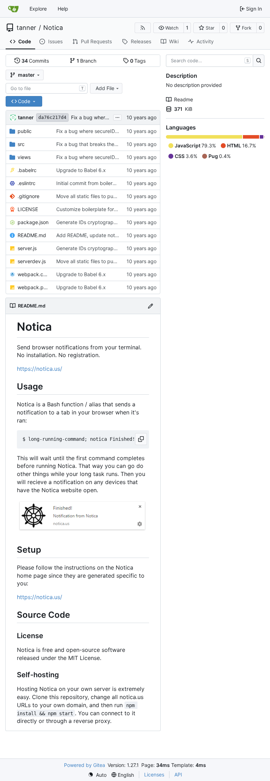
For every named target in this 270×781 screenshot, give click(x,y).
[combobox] (47, 88)
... (117, 116)
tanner (26, 27)
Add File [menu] (105, 88)
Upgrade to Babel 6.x (81, 170)
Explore (38, 9)
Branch (87, 61)
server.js (27, 248)
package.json (33, 222)
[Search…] (258, 61)
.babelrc (27, 170)
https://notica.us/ (39, 368)
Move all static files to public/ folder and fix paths (112, 196)
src (21, 144)
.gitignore (28, 196)
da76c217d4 (52, 117)
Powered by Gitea (84, 765)
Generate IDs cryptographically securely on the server (118, 222)
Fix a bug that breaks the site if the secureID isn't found (120, 144)
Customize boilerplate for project (93, 209)
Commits (35, 61)
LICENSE (28, 209)
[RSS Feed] (143, 28)
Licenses (154, 774)
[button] (168, 28)
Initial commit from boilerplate (90, 183)
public (25, 131)
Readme (183, 99)
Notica (53, 27)
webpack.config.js (33, 274)
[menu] (97, 775)
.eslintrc (27, 183)
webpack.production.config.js (33, 287)
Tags (138, 61)
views (24, 157)
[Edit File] (150, 306)
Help (63, 9)
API (178, 774)
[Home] (13, 8)
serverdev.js (32, 261)
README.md (32, 235)
